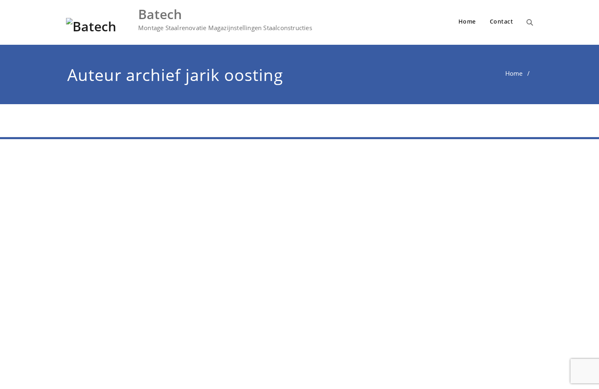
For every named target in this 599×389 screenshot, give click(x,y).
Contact (501, 21)
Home (467, 21)
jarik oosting (234, 74)
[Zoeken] (529, 22)
